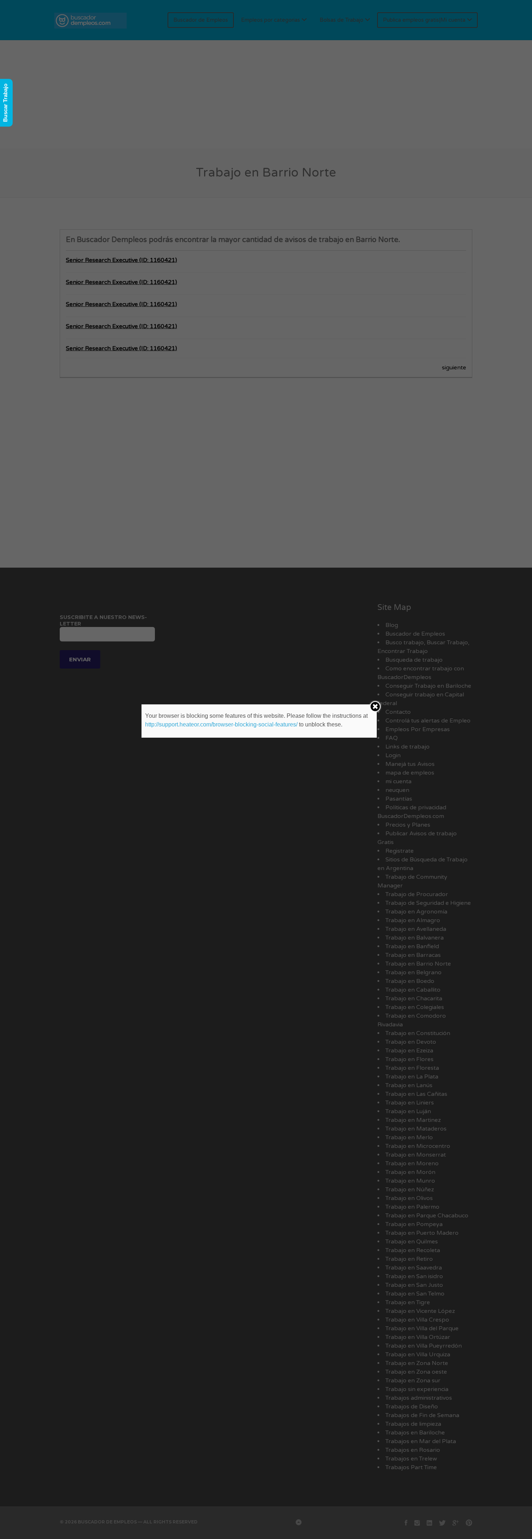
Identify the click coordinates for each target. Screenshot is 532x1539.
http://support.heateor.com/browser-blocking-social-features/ (221, 724)
